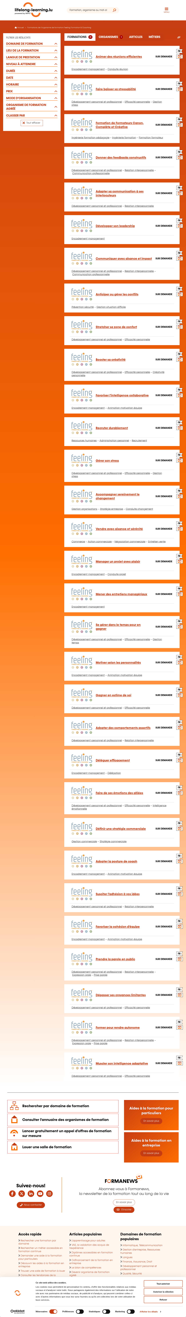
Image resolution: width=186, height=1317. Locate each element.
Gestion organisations (84, 509)
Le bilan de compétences (86, 1268)
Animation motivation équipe (125, 408)
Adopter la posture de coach (116, 861)
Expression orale (81, 975)
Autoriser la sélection (163, 1292)
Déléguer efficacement (113, 760)
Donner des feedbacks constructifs (121, 157)
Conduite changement (139, 509)
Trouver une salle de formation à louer (43, 1271)
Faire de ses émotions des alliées (119, 793)
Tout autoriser (163, 1284)
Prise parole (100, 975)
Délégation (114, 773)
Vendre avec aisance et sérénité (119, 529)
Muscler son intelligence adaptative (122, 1063)
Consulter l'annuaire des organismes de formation (65, 1120)
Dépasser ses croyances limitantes (121, 995)
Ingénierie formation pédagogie (90, 138)
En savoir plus (151, 1121)
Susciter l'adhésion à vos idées (118, 894)
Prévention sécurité (83, 307)
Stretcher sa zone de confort (116, 327)
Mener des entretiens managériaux (121, 594)
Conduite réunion (118, 69)
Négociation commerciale (130, 542)
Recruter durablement (112, 428)
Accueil (20, 28)
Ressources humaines (84, 440)
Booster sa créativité (111, 359)
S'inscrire (125, 1209)
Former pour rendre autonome (118, 1027)
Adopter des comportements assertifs (123, 728)
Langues (127, 1257)
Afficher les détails (149, 1311)
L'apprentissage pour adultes (88, 1240)
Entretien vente (157, 542)
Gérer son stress (107, 460)
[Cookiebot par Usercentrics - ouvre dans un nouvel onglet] (18, 1312)
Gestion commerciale (84, 841)
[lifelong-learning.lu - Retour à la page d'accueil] (34, 10)
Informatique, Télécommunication (142, 1245)
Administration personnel (114, 440)
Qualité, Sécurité (132, 1274)
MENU (166, 12)
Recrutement (139, 440)
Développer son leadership (115, 226)
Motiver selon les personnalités (118, 662)
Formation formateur (151, 138)
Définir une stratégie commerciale (121, 828)
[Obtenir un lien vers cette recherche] (178, 37)
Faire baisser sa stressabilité (116, 89)
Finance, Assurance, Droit (137, 1262)
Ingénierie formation (124, 138)
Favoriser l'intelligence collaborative (122, 395)
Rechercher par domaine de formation (55, 1106)
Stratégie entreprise (111, 509)
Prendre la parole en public (115, 959)
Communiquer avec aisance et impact (124, 258)
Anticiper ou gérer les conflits (117, 294)
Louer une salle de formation (46, 1147)
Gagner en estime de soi (113, 695)
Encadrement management (88, 69)
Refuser (163, 1300)
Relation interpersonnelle (139, 170)
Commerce (78, 542)
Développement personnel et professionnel (97, 102)
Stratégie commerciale (113, 841)
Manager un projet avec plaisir (118, 561)
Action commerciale (100, 542)
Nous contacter (32, 1205)
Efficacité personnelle (137, 102)
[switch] (80, 1311)
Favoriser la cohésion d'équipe (118, 926)
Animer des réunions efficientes (119, 56)
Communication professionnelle (91, 173)
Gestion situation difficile (111, 307)
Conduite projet (117, 574)
